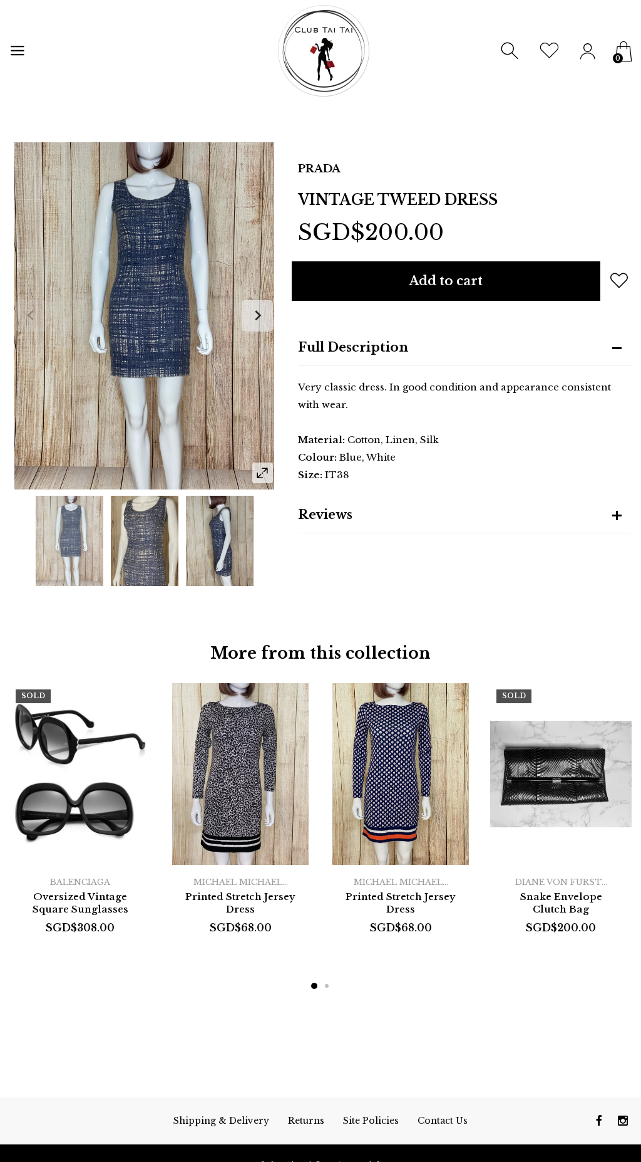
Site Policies (371, 1120)
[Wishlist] (549, 51)
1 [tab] (314, 986)
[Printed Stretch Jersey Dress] (240, 774)
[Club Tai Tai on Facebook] (599, 1120)
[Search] (511, 51)
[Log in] (587, 51)
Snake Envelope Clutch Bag (561, 903)
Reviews (325, 514)
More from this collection (320, 653)
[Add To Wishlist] (619, 280)
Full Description (353, 347)
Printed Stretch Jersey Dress (240, 903)
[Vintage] (69, 541)
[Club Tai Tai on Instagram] (623, 1120)
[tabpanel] (80, 822)
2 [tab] (327, 986)
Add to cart (446, 280)
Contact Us (443, 1120)
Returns (306, 1120)
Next (257, 316)
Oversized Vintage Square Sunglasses (80, 903)
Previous (31, 316)
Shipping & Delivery (221, 1120)
